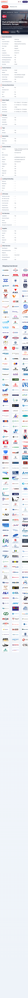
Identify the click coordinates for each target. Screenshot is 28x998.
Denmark (16, 12)
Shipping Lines (13, 6)
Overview (5, 6)
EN (20, 1)
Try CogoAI (25, 1)
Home (4, 12)
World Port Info (10, 12)
